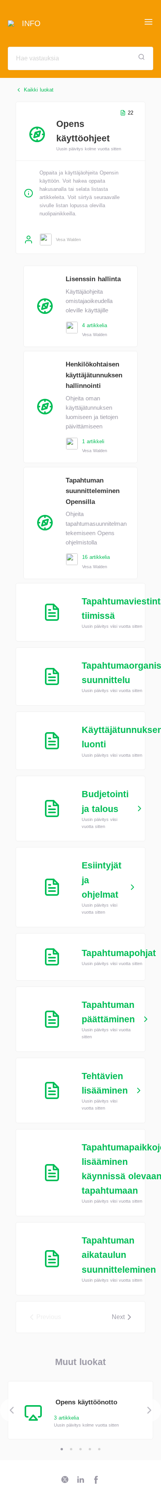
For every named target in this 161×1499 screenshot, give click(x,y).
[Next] (149, 1410)
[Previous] (11, 1410)
